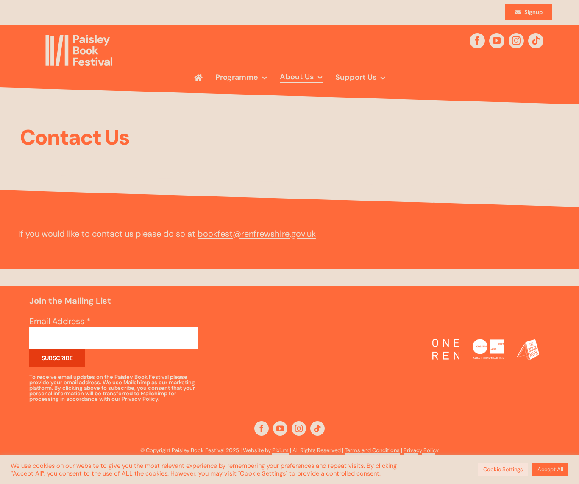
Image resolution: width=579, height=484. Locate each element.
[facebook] (477, 40)
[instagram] (516, 40)
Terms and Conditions (372, 450)
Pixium (280, 450)
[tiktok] (535, 40)
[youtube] (496, 40)
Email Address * (60, 321)
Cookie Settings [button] (503, 469)
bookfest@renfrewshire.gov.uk (257, 233)
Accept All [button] (550, 469)
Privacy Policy (421, 450)
